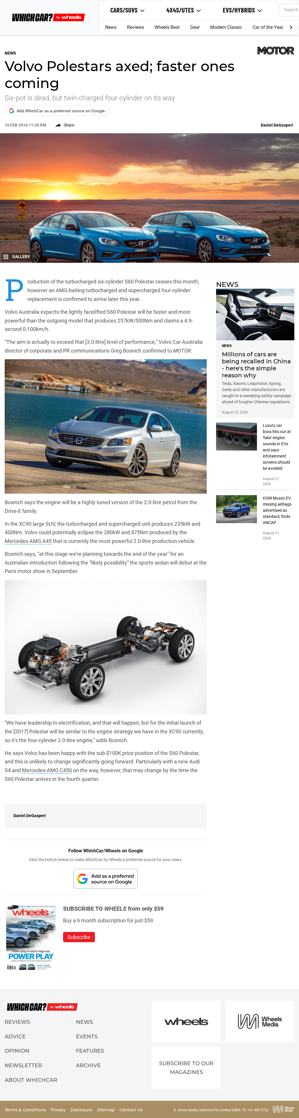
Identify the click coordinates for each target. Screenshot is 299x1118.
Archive (88, 1065)
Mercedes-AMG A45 (28, 541)
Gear (195, 27)
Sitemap (106, 1109)
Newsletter (23, 1065)
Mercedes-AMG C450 (47, 770)
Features (90, 1051)
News (111, 27)
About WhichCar (31, 1080)
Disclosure (81, 1109)
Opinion (17, 1051)
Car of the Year (268, 27)
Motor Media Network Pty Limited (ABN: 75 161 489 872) (223, 1110)
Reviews (135, 27)
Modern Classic (226, 27)
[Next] (291, 27)
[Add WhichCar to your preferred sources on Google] (106, 879)
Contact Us (130, 1109)
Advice (15, 1036)
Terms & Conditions (26, 1109)
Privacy (59, 1109)
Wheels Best (167, 27)
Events (87, 1036)
